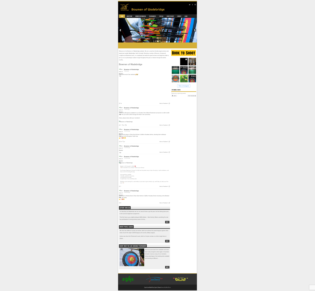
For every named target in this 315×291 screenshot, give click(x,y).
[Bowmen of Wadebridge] (142, 12)
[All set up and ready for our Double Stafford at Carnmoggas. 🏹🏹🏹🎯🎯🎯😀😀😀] (192, 70)
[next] (194, 30)
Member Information (140, 16)
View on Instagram (184, 86)
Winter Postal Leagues (126, 227)
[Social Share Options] (169, 103)
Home (122, 16)
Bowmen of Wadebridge (130, 64)
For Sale (161, 16)
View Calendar (191, 95)
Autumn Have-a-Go (125, 208)
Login (186, 16)
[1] (155, 41)
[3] (159, 41)
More (167, 222)
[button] (174, 96)
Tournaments (152, 16)
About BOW (129, 16)
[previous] (120, 30)
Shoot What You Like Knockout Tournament (133, 246)
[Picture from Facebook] (131, 88)
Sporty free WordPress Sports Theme (152, 287)
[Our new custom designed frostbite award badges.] (175, 78)
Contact (179, 16)
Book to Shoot (170, 16)
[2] (157, 41)
